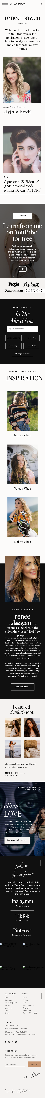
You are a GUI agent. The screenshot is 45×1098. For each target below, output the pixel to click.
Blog (5, 177)
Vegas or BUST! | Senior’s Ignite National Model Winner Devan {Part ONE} (22, 186)
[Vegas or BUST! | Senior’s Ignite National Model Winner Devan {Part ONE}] (22, 149)
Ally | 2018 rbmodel (17, 112)
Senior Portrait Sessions (14, 107)
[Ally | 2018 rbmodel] (22, 80)
